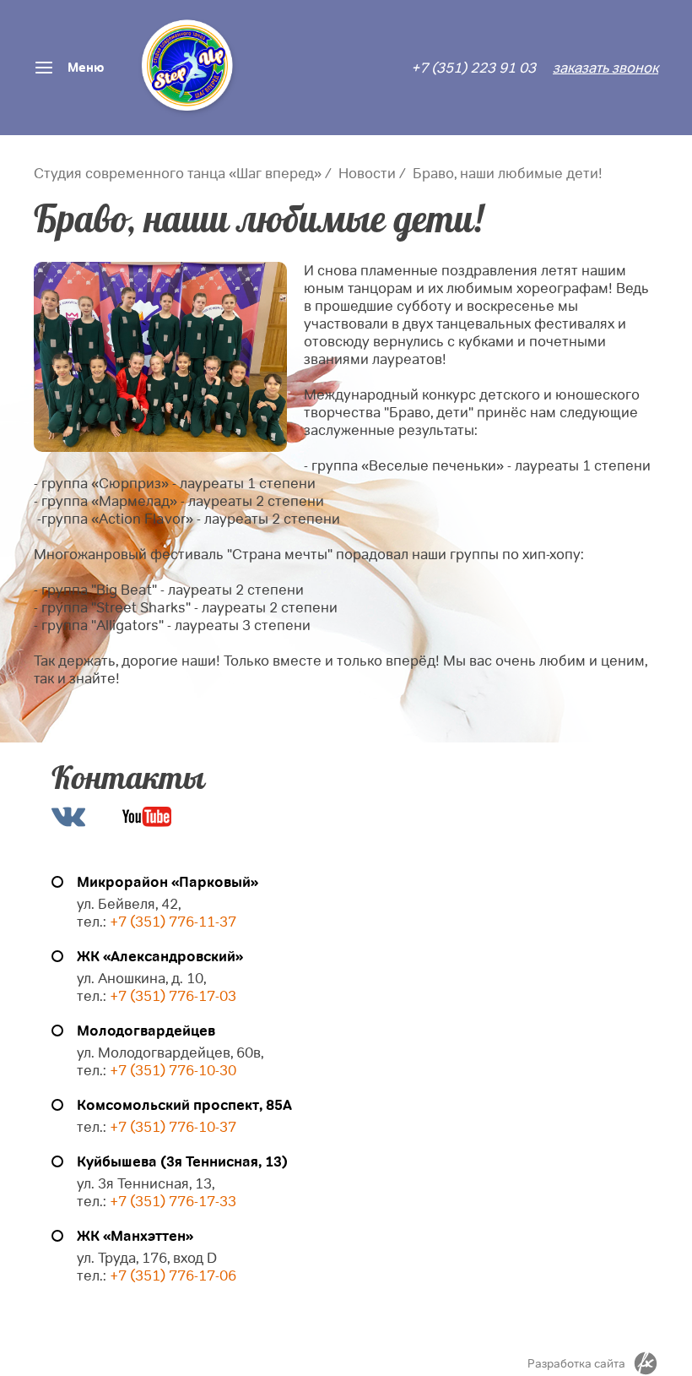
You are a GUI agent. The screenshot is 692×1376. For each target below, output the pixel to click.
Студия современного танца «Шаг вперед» (178, 173)
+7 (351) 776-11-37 (173, 922)
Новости (367, 173)
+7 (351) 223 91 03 (473, 68)
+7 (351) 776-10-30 (173, 1071)
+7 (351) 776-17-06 (173, 1276)
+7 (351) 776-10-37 (173, 1127)
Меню (86, 67)
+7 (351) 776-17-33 (171, 1201)
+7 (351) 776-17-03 (173, 996)
